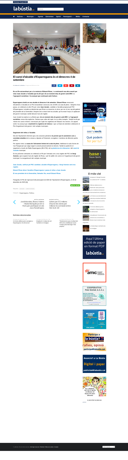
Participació (67, 16)
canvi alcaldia (30, 188)
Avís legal (32, 447)
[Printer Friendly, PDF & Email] (75, 185)
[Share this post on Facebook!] (54, 85)
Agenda (40, 16)
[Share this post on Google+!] (65, 85)
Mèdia (78, 16)
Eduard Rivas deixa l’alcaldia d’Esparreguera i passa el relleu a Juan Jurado (39, 170)
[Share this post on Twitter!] (60, 85)
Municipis (30, 16)
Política (31, 193)
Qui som (37, 447)
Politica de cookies (49, 447)
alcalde (22, 188)
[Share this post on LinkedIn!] (77, 85)
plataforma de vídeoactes (61, 148)
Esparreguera (24, 193)
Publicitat (42, 447)
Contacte (56, 447)
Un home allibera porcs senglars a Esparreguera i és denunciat (97, 209)
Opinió (58, 16)
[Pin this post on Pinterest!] (71, 85)
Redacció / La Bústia (19, 85)
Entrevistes (49, 16)
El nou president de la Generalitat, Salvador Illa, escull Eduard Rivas (36, 173)
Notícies (20, 16)
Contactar (85, 16)
